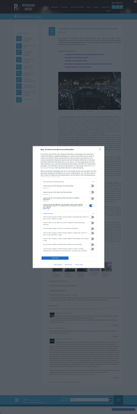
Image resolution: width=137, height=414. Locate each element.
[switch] (91, 186)
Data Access (68, 264)
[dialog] (68, 207)
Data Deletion (58, 264)
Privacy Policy (79, 264)
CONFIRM (55, 258)
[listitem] (68, 182)
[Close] (101, 149)
